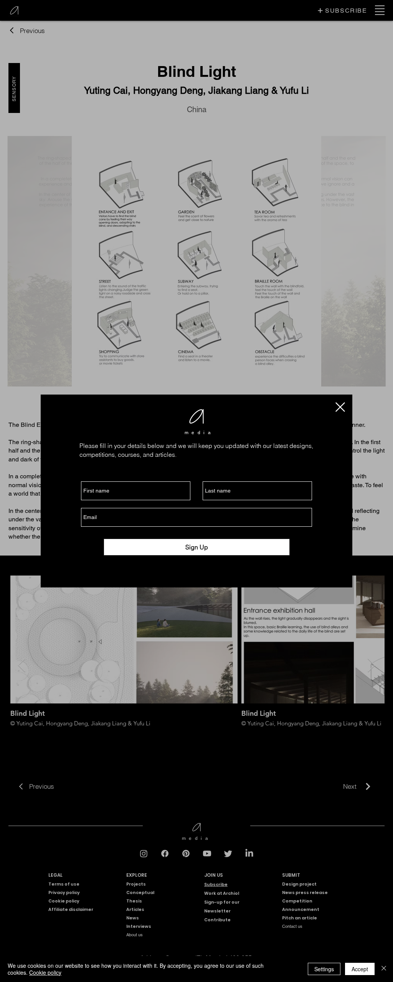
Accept (360, 969)
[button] (340, 407)
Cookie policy (45, 972)
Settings (324, 969)
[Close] (383, 969)
